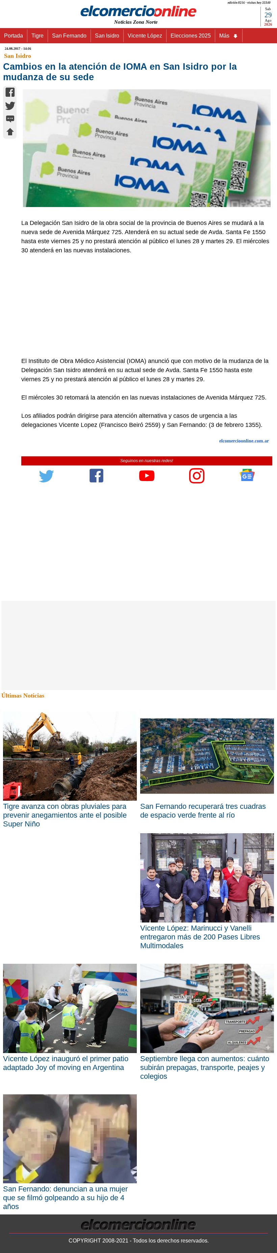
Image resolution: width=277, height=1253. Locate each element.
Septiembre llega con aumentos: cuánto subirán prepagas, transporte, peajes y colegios (204, 1067)
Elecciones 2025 (191, 36)
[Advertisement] (143, 305)
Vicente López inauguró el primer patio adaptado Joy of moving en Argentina (65, 1063)
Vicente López (145, 36)
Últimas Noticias (22, 695)
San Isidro (107, 36)
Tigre (37, 36)
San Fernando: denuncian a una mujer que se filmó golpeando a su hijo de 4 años (65, 1198)
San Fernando (69, 36)
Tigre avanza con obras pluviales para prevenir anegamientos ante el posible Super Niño (65, 815)
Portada (13, 36)
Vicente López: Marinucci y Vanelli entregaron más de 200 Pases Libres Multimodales (200, 937)
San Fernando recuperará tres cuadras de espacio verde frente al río (203, 810)
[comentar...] (10, 119)
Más (224, 36)
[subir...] (10, 132)
